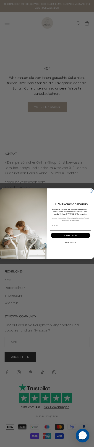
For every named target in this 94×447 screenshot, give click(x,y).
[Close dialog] (91, 191)
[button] (82, 435)
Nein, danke (70, 242)
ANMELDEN (70, 235)
